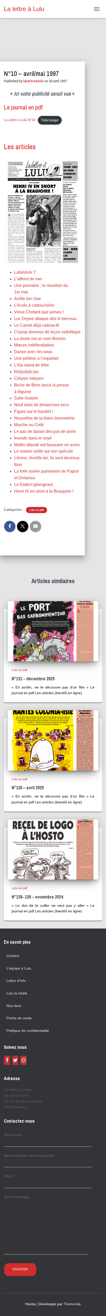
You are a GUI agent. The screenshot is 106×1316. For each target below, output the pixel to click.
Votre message (17, 1197)
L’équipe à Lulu (18, 968)
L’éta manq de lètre (31, 365)
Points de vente (19, 1018)
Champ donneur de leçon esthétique (47, 332)
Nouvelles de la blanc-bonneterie (44, 418)
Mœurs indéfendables (34, 345)
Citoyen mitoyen (29, 378)
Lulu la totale (16, 993)
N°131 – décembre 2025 (33, 678)
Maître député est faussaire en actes (47, 445)
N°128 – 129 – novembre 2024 (37, 897)
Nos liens (13, 1006)
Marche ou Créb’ (29, 425)
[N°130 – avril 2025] (53, 740)
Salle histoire (26, 398)
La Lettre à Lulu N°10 (19, 120)
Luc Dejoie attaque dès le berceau (45, 318)
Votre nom (13, 1135)
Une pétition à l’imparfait (36, 358)
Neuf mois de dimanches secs (41, 405)
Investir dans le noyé (33, 438)
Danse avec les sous (33, 352)
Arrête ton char (27, 298)
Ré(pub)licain (26, 372)
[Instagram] (23, 1060)
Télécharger (49, 120)
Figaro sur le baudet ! (33, 411)
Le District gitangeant (33, 484)
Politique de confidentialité (27, 1031)
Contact (12, 956)
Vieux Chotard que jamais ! (39, 312)
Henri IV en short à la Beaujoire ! (43, 491)
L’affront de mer (28, 279)
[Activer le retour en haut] (95, 1305)
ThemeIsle (72, 1304)
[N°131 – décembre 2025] (53, 631)
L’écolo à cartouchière (34, 305)
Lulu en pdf (36, 510)
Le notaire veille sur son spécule (43, 451)
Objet (8, 1176)
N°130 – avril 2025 (28, 787)
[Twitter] (15, 1060)
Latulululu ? (25, 272)
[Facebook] (7, 1060)
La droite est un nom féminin (40, 338)
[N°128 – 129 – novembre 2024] (53, 849)
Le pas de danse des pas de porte (45, 431)
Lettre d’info (16, 981)
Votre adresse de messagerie (29, 1155)
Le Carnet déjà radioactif (36, 325)
